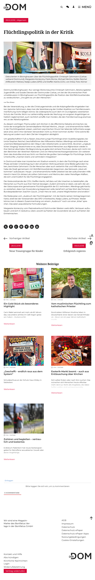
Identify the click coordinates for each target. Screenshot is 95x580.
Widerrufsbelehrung (14, 567)
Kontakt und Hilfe (13, 554)
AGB (64, 520)
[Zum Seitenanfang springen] (91, 518)
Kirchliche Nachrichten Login (15, 562)
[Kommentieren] (68, 7)
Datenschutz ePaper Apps (75, 533)
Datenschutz (68, 527)
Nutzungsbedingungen (74, 537)
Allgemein (21, 20)
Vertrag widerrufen (15, 571)
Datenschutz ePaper (72, 530)
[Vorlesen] (91, 243)
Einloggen (8, 481)
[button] (6, 227)
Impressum (68, 523)
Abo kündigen (11, 557)
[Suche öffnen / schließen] (62, 7)
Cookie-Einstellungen (73, 540)
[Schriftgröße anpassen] (91, 235)
